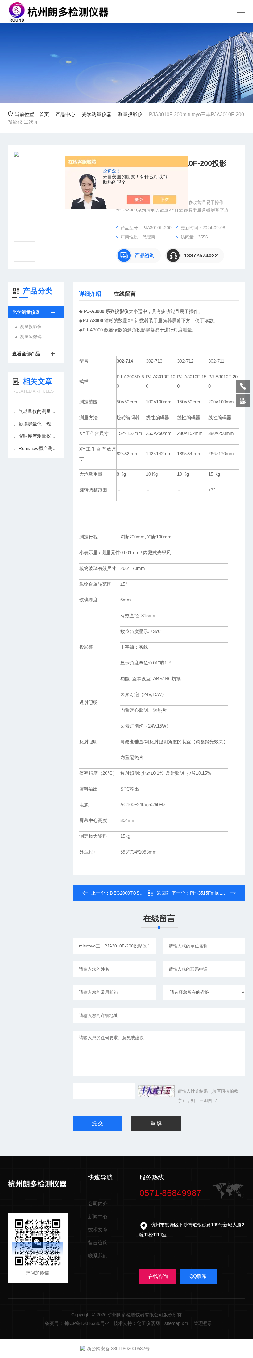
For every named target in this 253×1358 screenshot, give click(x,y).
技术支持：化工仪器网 (137, 1323)
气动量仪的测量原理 (39, 411)
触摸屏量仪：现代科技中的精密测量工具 (39, 423)
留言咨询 (98, 1242)
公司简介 (98, 1203)
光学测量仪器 (96, 114)
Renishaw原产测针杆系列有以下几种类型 (39, 448)
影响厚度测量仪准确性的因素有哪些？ (39, 436)
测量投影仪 (130, 114)
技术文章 (98, 1229)
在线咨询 (158, 1276)
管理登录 (203, 1323)
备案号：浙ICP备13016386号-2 (77, 1323)
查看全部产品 (26, 353)
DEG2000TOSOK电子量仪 (137, 893)
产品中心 (65, 114)
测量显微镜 (31, 336)
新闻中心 (98, 1216)
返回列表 (164, 894)
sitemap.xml (176, 1323)
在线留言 (125, 294)
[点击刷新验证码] (156, 1091)
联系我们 (98, 1255)
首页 (44, 114)
